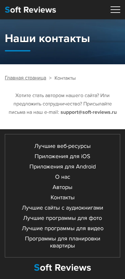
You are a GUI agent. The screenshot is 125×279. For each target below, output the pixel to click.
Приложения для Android (62, 166)
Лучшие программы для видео (63, 228)
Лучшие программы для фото (62, 217)
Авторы (62, 187)
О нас (62, 176)
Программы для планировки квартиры (62, 242)
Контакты (63, 197)
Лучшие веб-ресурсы (62, 145)
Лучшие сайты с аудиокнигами (62, 207)
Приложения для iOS (62, 156)
